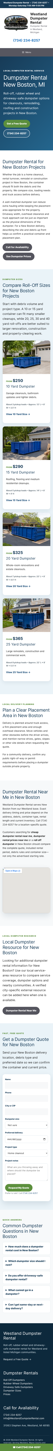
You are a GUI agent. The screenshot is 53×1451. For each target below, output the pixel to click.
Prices (6, 1394)
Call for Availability (17, 247)
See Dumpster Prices (18, 256)
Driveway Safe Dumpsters (18, 1387)
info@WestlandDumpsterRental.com (23, 1418)
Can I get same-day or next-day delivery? (24, 1306)
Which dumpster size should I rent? (25, 1263)
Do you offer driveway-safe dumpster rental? (24, 1277)
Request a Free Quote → (17, 1359)
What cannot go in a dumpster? (19, 1292)
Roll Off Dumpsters (14, 1380)
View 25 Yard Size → (18, 672)
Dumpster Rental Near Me (21, 1010)
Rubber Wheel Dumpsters (18, 1383)
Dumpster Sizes (12, 1390)
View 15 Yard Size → (18, 500)
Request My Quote (18, 1187)
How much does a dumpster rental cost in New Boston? (24, 1248)
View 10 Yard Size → (18, 414)
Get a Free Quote (17, 123)
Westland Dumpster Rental (38, 18)
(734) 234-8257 (39, 2)
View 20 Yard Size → (18, 586)
